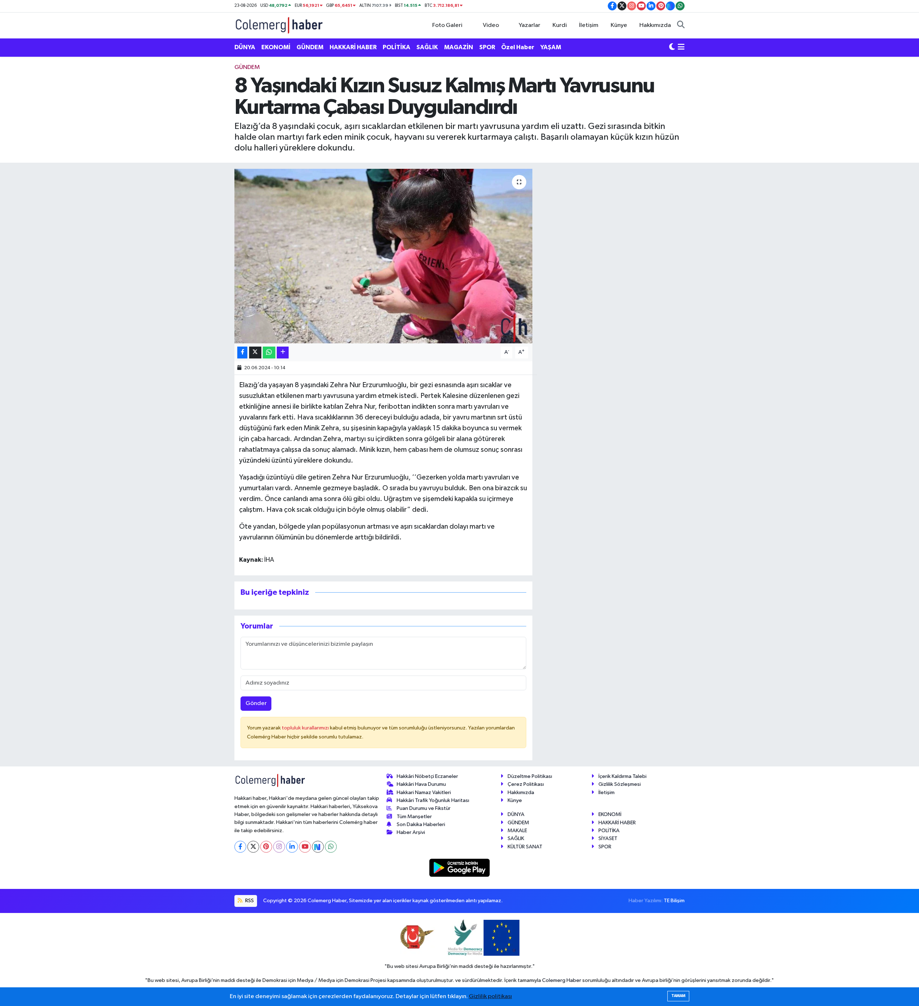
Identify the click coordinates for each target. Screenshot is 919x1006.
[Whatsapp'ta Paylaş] (269, 352)
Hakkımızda (655, 25)
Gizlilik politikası (490, 996)
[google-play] (459, 867)
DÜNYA (244, 47)
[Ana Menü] (681, 47)
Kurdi (559, 25)
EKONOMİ (275, 47)
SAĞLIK (427, 47)
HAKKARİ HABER (353, 47)
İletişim (588, 25)
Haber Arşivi (411, 832)
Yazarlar (529, 25)
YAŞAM (550, 47)
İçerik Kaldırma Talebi (622, 776)
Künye (619, 25)
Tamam (678, 996)
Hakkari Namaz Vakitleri (424, 792)
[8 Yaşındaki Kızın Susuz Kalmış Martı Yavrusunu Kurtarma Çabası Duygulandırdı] (383, 256)
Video (491, 25)
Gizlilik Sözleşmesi (619, 784)
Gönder (256, 703)
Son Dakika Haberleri (421, 824)
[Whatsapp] (331, 847)
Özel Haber (517, 47)
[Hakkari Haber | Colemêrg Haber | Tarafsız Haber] (279, 25)
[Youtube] (305, 847)
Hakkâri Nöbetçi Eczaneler (427, 776)
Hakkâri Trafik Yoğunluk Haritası (433, 800)
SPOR (487, 47)
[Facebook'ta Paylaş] (242, 352)
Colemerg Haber (561, 980)
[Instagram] (279, 847)
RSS (249, 900)
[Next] (318, 847)
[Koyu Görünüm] (672, 47)
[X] (253, 847)
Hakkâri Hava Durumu (421, 784)
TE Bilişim (674, 900)
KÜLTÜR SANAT (525, 846)
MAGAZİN (458, 47)
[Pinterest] (266, 847)
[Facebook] (240, 847)
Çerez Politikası (526, 784)
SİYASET (607, 838)
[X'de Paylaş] (255, 352)
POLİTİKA (396, 47)
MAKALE (517, 830)
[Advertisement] (203, 170)
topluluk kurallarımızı (306, 728)
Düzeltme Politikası (530, 776)
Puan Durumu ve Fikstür (424, 808)
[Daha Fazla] (283, 352)
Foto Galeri (447, 25)
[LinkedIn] (292, 847)
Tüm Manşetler (414, 816)
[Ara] (681, 25)
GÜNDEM (310, 47)
